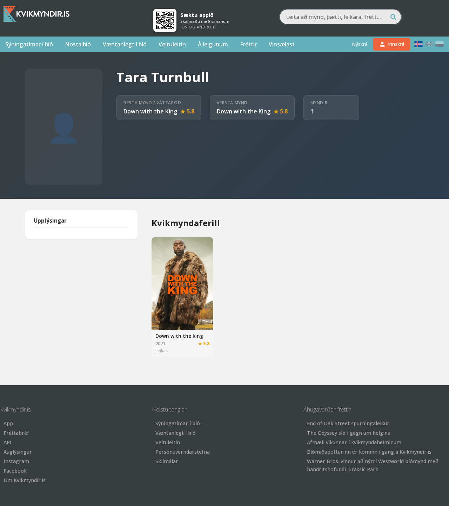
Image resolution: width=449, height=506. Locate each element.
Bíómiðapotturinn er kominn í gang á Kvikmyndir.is (369, 451)
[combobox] (340, 17)
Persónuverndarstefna (182, 451)
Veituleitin (172, 44)
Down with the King (150, 111)
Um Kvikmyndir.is (25, 480)
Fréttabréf (16, 432)
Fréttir (248, 44)
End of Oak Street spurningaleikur (348, 423)
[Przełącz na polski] (439, 44)
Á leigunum (213, 44)
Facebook (15, 470)
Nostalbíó (78, 44)
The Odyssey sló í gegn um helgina (348, 432)
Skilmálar (166, 461)
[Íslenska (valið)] (418, 44)
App (8, 423)
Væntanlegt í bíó (125, 44)
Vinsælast (282, 44)
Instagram (16, 461)
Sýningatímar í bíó (29, 44)
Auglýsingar (18, 451)
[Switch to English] (429, 44)
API (8, 442)
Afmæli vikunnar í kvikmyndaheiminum (354, 442)
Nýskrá (360, 44)
